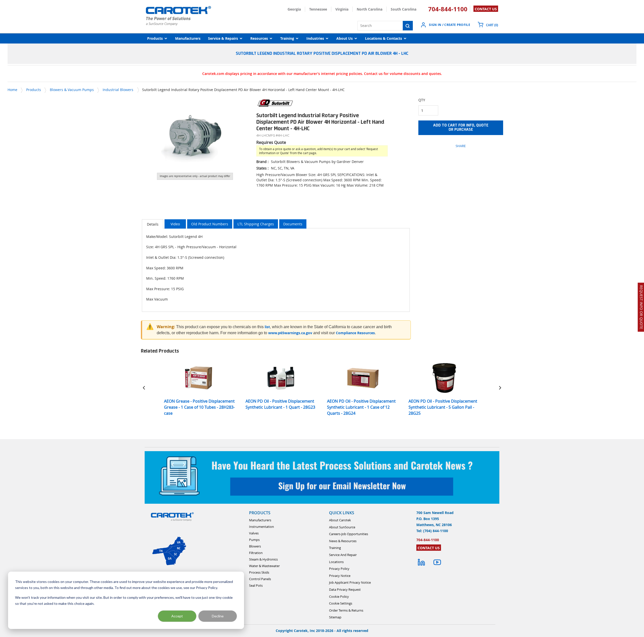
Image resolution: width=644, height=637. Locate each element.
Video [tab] (175, 224)
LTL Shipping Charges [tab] (255, 224)
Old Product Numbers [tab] (209, 224)
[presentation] (152, 224)
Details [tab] (152, 224)
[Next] (500, 388)
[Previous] (144, 388)
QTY (421, 100)
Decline (218, 616)
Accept (177, 616)
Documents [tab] (292, 224)
